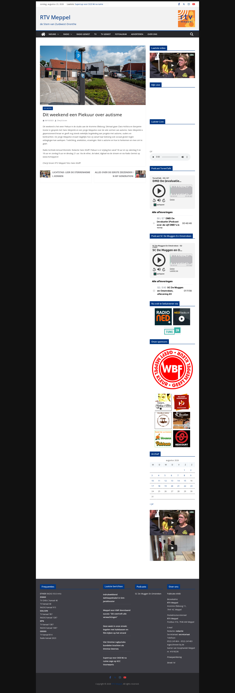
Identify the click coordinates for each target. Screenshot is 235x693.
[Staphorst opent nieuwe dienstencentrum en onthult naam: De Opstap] (172, 548)
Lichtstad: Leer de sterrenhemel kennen (71, 174)
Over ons (152, 34)
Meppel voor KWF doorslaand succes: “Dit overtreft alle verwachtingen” (116, 613)
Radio (66, 34)
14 (178, 480)
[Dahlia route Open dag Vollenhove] (172, 65)
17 (152, 486)
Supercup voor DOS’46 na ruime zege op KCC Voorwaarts (115, 661)
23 (191, 486)
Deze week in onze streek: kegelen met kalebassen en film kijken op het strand (115, 629)
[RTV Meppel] (43, 34)
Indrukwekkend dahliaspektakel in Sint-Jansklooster (114, 598)
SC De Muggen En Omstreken (148, 593)
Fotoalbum (121, 34)
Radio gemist (83, 34)
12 (165, 480)
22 (185, 486)
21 (178, 486)
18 (159, 486)
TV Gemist (106, 34)
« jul (151, 504)
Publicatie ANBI (174, 593)
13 (172, 480)
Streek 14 (171, 662)
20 (172, 486)
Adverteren (137, 34)
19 (165, 486)
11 (159, 480)
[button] (57, 34)
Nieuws (52, 34)
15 (185, 480)
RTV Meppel (55, 17)
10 (152, 480)
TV (95, 34)
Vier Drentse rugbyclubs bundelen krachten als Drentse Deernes (89, 5)
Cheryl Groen (62, 120)
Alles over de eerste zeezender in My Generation (114, 174)
